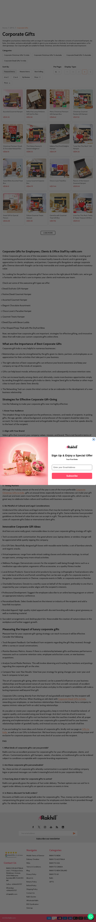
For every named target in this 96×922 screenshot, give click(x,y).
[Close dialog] (93, 439)
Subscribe (72, 475)
